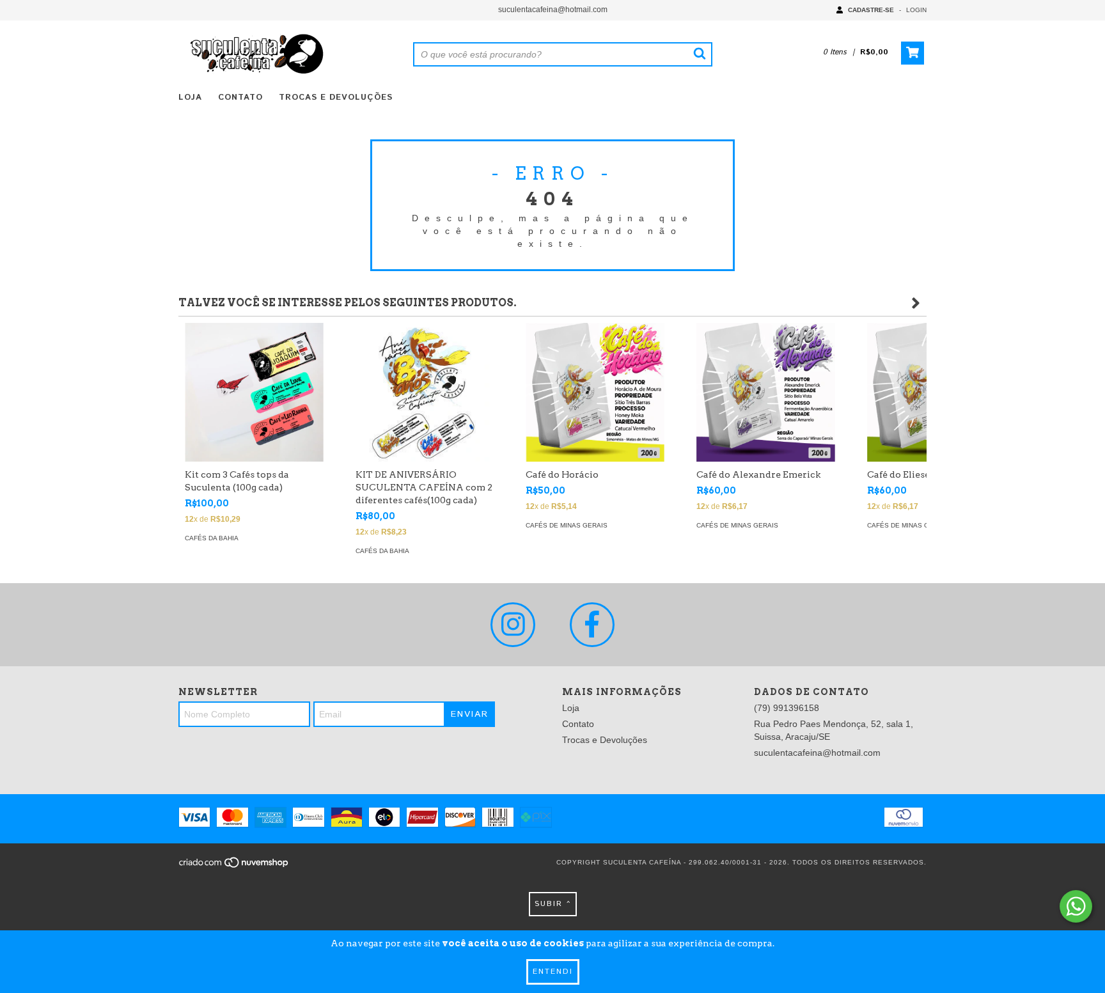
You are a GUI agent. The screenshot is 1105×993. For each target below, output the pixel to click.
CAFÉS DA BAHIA (212, 538)
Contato (240, 97)
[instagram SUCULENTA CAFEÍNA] (512, 624)
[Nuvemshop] (234, 866)
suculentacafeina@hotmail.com (552, 9)
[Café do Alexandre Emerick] (765, 392)
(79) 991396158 (786, 708)
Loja (190, 97)
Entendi (553, 971)
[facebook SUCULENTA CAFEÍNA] (592, 624)
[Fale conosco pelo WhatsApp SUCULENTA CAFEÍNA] (1076, 906)
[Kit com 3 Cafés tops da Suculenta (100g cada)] (254, 392)
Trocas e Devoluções (336, 97)
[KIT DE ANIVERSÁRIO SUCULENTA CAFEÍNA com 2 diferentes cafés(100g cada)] (425, 392)
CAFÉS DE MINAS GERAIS (566, 525)
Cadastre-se (871, 9)
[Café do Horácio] (595, 392)
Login (916, 9)
